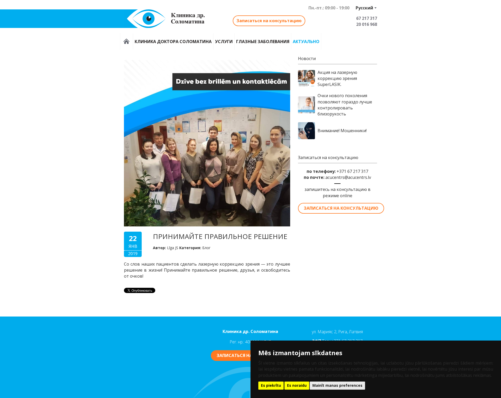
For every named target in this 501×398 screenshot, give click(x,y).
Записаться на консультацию (269, 21)
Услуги (224, 41)
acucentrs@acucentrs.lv (348, 177)
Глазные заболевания (262, 41)
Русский (364, 8)
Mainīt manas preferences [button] (337, 385)
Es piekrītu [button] (271, 385)
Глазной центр (126, 41)
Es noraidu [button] (297, 385)
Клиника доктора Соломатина (173, 41)
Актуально (306, 41)
